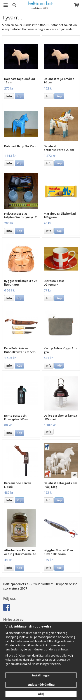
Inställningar (41, 675)
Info (9, 96)
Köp (19, 96)
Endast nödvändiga (41, 684)
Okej (41, 694)
